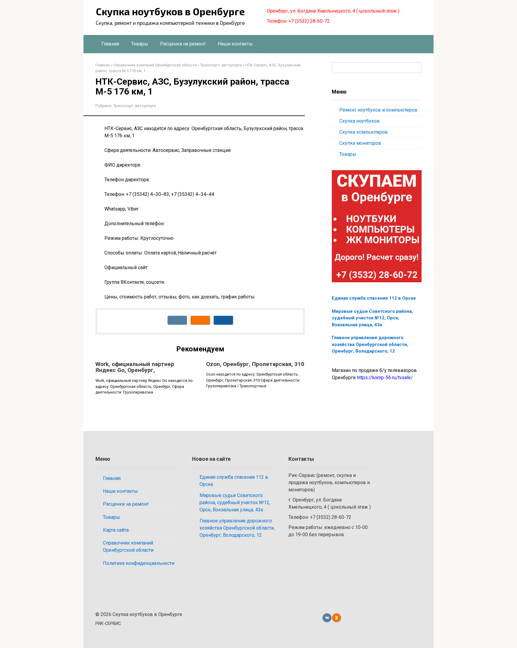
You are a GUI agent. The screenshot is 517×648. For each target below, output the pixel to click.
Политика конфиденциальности (138, 563)
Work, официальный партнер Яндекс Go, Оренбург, (134, 367)
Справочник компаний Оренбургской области (128, 546)
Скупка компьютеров (363, 132)
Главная (110, 44)
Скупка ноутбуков (359, 121)
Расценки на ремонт (183, 44)
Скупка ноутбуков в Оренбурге (170, 11)
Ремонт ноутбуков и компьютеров (378, 110)
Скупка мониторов (360, 143)
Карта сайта (116, 530)
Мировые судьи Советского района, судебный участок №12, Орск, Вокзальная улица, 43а (372, 318)
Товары (139, 44)
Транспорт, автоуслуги (134, 105)
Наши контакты (235, 44)
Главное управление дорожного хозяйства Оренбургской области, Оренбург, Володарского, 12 (370, 344)
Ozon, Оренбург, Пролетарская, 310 (255, 364)
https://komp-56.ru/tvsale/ (385, 377)
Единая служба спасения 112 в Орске (374, 298)
